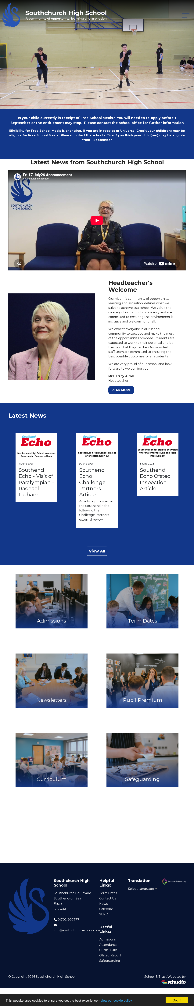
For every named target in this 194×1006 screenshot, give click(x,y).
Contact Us (107, 898)
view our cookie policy (116, 1000)
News (103, 904)
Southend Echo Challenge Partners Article (92, 482)
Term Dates (108, 893)
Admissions (107, 939)
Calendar (106, 909)
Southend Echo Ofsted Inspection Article (155, 479)
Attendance (108, 945)
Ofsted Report (110, 955)
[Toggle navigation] (186, 15)
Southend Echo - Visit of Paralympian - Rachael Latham (36, 482)
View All (97, 551)
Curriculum (108, 950)
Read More (121, 390)
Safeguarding (109, 961)
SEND (103, 914)
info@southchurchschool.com (77, 930)
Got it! (177, 1000)
